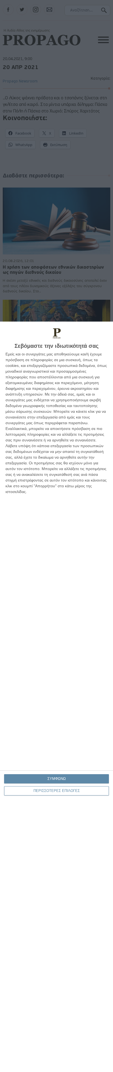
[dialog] (56, 697)
